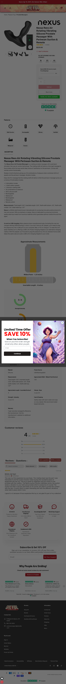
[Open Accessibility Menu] (2, 682)
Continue (17, 354)
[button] (1, 678)
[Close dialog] (62, 322)
